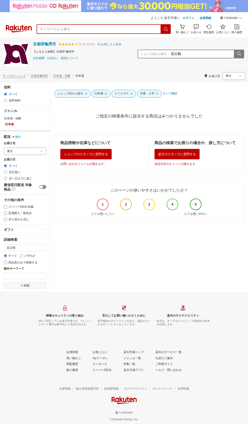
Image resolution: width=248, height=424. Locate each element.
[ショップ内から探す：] (239, 54)
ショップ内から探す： (155, 54)
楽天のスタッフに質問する (177, 154)
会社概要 (39, 58)
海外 (18, 137)
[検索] (166, 29)
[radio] (5, 94)
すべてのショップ (14, 75)
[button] (231, 18)
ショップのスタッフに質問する (86, 154)
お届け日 (10, 159)
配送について (69, 58)
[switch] (42, 187)
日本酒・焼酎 (61, 75)
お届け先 (10, 143)
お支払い (53, 58)
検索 (27, 285)
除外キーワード (14, 268)
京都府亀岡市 (44, 44)
